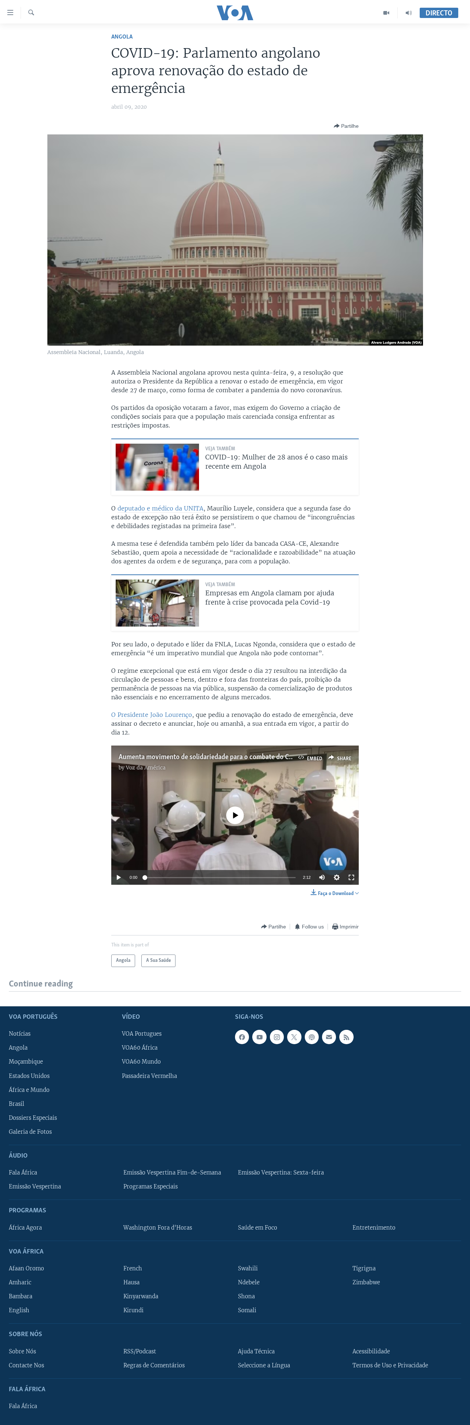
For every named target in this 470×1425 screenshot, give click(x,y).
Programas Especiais (150, 1186)
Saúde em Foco (257, 1227)
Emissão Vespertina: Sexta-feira (281, 1172)
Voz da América (146, 767)
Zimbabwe (366, 1282)
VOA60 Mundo (141, 1062)
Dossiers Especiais (33, 1118)
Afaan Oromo (26, 1268)
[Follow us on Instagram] (277, 1037)
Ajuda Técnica (256, 1351)
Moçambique (26, 1062)
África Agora (25, 1227)
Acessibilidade (371, 1351)
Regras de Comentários (154, 1365)
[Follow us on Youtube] (259, 1037)
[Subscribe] (329, 1037)
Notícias (19, 1034)
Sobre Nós (22, 1351)
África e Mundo (29, 1090)
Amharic (20, 1282)
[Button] (346, 126)
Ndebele (249, 1282)
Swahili (248, 1268)
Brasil (16, 1104)
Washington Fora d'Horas (157, 1227)
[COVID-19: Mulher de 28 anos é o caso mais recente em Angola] (157, 467)
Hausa (131, 1282)
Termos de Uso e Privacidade (390, 1365)
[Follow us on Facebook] (242, 1037)
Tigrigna (364, 1268)
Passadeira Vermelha (149, 1076)
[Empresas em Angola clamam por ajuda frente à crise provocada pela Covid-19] (157, 603)
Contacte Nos (26, 1365)
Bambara (20, 1296)
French (132, 1268)
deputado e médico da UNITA (160, 508)
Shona (246, 1296)
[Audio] (409, 12)
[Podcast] (312, 1037)
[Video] (386, 12)
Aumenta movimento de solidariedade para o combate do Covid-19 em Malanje (232, 757)
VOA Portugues (142, 1034)
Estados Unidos (29, 1076)
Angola (122, 37)
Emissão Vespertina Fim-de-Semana (172, 1172)
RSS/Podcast (139, 1351)
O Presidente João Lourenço (151, 714)
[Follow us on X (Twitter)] (294, 1037)
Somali (247, 1310)
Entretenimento (373, 1227)
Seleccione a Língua (264, 1365)
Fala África (23, 1172)
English (19, 1310)
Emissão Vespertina (35, 1186)
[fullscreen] (351, 877)
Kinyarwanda (140, 1296)
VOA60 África (140, 1048)
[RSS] (346, 1037)
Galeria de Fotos (30, 1132)
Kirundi (133, 1310)
